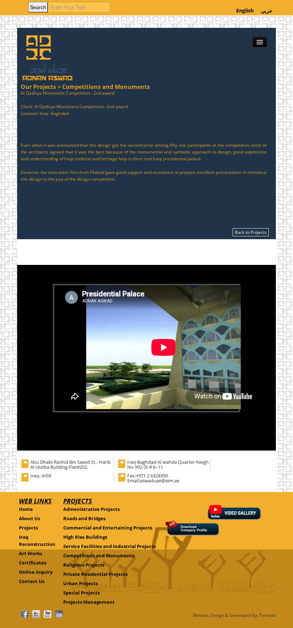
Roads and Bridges (84, 518)
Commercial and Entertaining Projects (107, 527)
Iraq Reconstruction (37, 540)
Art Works (30, 553)
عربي (266, 10)
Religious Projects (83, 565)
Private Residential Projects (95, 574)
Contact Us (31, 581)
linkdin (59, 614)
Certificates (32, 562)
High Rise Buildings (85, 537)
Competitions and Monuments (98, 555)
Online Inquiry (36, 572)
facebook (25, 614)
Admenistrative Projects (91, 509)
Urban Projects (80, 583)
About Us (29, 518)
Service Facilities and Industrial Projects (109, 546)
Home (26, 509)
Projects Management (89, 602)
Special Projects (81, 592)
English (245, 10)
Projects (28, 527)
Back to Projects (251, 232)
